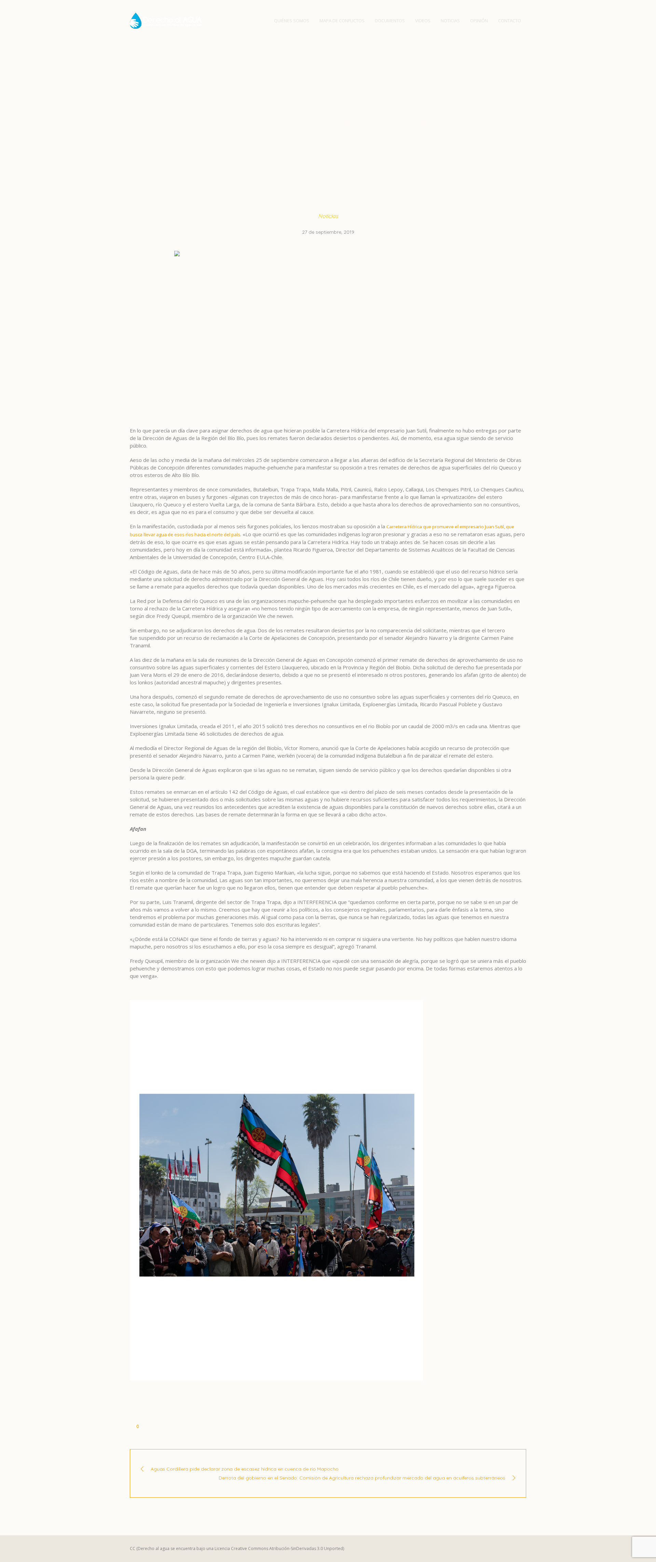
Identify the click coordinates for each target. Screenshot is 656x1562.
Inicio (236, 124)
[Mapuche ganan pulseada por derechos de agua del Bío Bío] (328, 330)
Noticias (258, 124)
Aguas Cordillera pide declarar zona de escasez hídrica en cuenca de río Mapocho (245, 1469)
